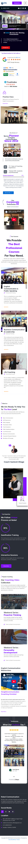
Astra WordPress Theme (14, 839)
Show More (6, 566)
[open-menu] (25, 3)
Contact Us (17, 3)
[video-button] (14, 600)
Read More (5, 103)
